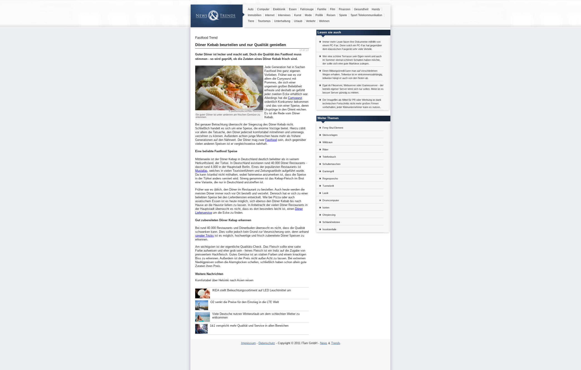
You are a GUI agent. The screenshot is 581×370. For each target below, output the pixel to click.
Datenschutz (266, 343)
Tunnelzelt (328, 185)
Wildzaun (327, 142)
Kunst (297, 15)
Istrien (326, 207)
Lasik (325, 193)
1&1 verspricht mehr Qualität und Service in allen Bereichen (249, 325)
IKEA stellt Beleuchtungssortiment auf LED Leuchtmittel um (251, 290)
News (323, 343)
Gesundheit (361, 9)
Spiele (343, 15)
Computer (263, 9)
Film (332, 9)
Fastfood (271, 140)
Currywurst (295, 98)
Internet (269, 15)
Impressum (248, 343)
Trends (335, 343)
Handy (376, 9)
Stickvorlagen (330, 135)
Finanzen (344, 9)
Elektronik (279, 9)
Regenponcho (330, 178)
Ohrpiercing (329, 214)
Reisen (331, 15)
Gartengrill (328, 171)
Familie (321, 9)
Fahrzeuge (307, 9)
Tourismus (264, 21)
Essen (293, 9)
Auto (251, 9)
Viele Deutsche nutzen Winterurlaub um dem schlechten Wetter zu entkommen (256, 315)
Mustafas (201, 170)
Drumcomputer (331, 200)
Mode (308, 15)
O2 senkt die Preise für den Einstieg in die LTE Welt (244, 302)
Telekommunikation (370, 15)
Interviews (284, 15)
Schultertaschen (331, 164)
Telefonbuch (329, 156)
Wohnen (324, 21)
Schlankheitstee (331, 222)
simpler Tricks (204, 235)
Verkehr (310, 21)
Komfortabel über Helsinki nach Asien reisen (224, 280)
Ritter (325, 149)
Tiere (251, 21)
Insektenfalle (329, 229)
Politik (319, 15)
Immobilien (254, 15)
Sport (354, 15)
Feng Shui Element (333, 127)
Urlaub (298, 21)
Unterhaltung (282, 21)
